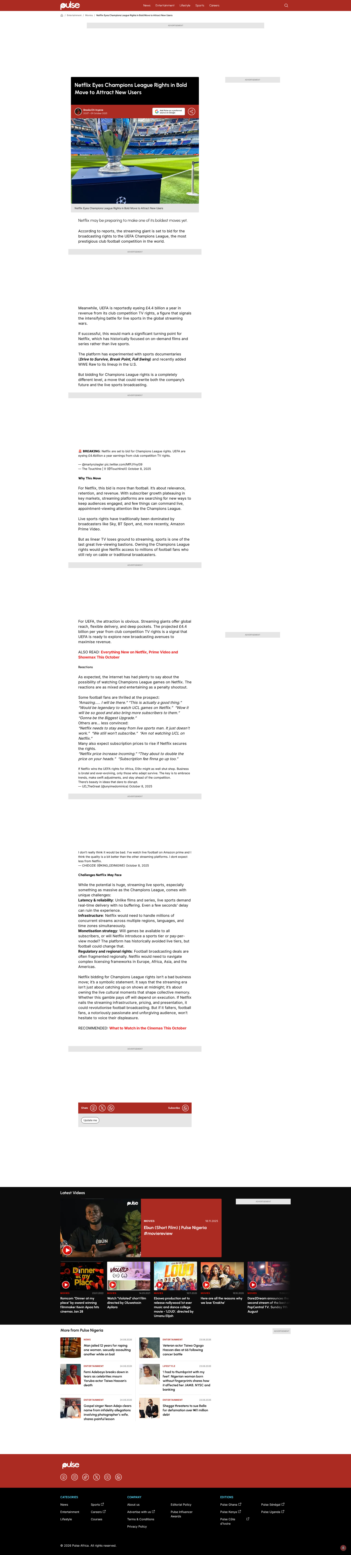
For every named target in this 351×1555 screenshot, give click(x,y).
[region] (175, 1291)
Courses (96, 1519)
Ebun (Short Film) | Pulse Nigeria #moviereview (175, 1230)
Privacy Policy (137, 1526)
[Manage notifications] (343, 1548)
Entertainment (165, 5)
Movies (89, 15)
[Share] (191, 111)
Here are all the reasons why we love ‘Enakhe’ (221, 1300)
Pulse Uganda (270, 1512)
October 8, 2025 (139, 469)
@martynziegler (93, 464)
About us (133, 1504)
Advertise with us (139, 1512)
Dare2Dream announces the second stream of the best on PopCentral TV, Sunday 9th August (269, 1305)
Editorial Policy (181, 1504)
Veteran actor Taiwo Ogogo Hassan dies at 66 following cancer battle (183, 1349)
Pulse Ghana (228, 1504)
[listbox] (175, 1291)
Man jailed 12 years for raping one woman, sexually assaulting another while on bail (107, 1349)
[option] (81, 1292)
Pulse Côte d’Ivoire (227, 1521)
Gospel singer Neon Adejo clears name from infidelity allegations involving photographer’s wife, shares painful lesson (107, 1412)
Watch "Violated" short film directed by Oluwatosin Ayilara (126, 1302)
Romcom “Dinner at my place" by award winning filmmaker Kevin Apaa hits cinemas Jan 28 (79, 1305)
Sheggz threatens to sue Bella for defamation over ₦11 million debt (185, 1410)
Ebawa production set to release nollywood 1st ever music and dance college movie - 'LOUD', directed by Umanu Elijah (174, 1307)
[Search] (287, 5)
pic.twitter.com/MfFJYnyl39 (123, 464)
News (146, 5)
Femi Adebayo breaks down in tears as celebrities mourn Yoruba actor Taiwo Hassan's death (106, 1378)
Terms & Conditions (140, 1519)
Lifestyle (185, 5)
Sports (199, 5)
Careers (214, 5)
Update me (90, 1120)
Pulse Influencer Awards (182, 1514)
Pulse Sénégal (270, 1504)
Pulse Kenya (228, 1512)
